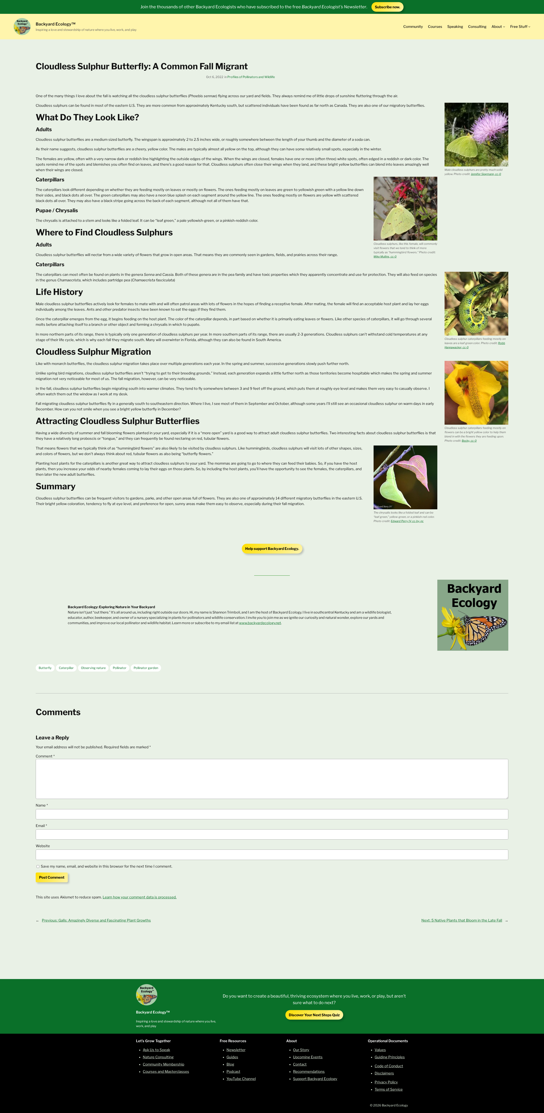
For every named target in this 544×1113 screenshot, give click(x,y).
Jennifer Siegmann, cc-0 (486, 174)
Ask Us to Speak (156, 1050)
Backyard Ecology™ (55, 24)
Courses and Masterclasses (166, 1071)
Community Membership (163, 1064)
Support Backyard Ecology (315, 1079)
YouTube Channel (241, 1079)
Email (41, 826)
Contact (300, 1064)
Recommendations (309, 1071)
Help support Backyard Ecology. (272, 549)
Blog (230, 1064)
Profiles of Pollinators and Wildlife (251, 77)
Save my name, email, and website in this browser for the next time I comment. (106, 866)
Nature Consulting (158, 1057)
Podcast (233, 1071)
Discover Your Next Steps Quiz (314, 1015)
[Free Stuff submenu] (529, 27)
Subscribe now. (387, 7)
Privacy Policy (386, 1082)
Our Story (301, 1050)
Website (43, 846)
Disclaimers (384, 1073)
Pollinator (119, 668)
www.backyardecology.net (260, 623)
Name (42, 805)
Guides (232, 1057)
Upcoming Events (308, 1057)
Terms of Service (389, 1089)
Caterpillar (66, 668)
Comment (45, 756)
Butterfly (45, 668)
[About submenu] (504, 27)
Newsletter (236, 1050)
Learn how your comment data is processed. (140, 897)
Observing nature (93, 668)
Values (380, 1050)
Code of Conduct (389, 1066)
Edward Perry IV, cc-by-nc (407, 521)
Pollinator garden (146, 668)
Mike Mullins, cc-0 (385, 256)
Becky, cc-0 (469, 440)
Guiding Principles (390, 1057)
